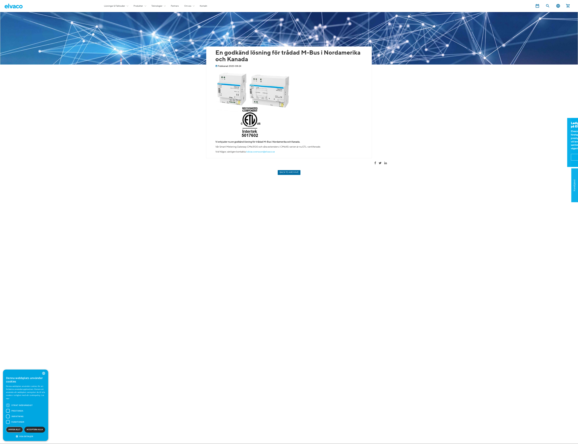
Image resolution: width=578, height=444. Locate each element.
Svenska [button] (558, 6)
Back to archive (289, 172)
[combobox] (43, 373)
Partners (175, 6)
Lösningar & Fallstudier (114, 6)
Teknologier (156, 6)
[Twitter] (381, 163)
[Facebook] (376, 163)
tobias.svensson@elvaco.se (260, 152)
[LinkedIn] (386, 163)
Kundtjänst (574, 185)
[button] (25, 436)
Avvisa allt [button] (14, 429)
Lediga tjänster (574, 142)
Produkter (138, 6)
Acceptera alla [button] (35, 429)
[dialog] (25, 405)
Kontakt (203, 6)
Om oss (187, 6)
